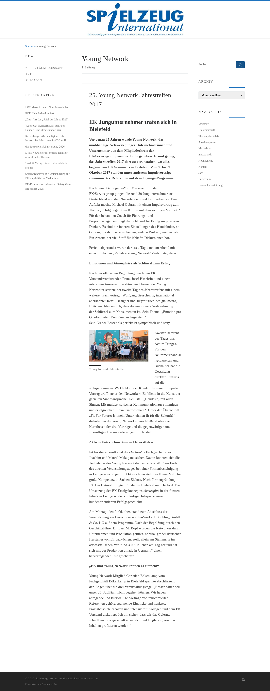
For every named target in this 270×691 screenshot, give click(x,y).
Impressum (204, 179)
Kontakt (202, 166)
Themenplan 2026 (208, 136)
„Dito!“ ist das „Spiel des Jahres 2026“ (46, 119)
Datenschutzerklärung (210, 185)
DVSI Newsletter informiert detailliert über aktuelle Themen (46, 155)
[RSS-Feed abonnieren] (243, 679)
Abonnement (205, 160)
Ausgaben (33, 80)
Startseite (30, 46)
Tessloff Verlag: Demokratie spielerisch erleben (47, 165)
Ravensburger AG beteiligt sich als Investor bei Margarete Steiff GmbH (45, 138)
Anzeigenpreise (206, 142)
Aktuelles (34, 74)
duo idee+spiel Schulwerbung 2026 (45, 146)
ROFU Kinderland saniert (39, 113)
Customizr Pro (50, 684)
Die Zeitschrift (206, 130)
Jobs (200, 172)
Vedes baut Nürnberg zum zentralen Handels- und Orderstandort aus (45, 128)
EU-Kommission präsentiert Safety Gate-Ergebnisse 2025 (48, 186)
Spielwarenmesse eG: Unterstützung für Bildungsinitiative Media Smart (47, 176)
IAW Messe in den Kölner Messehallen (47, 107)
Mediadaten (204, 148)
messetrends (205, 154)
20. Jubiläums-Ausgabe (44, 68)
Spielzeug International (50, 678)
